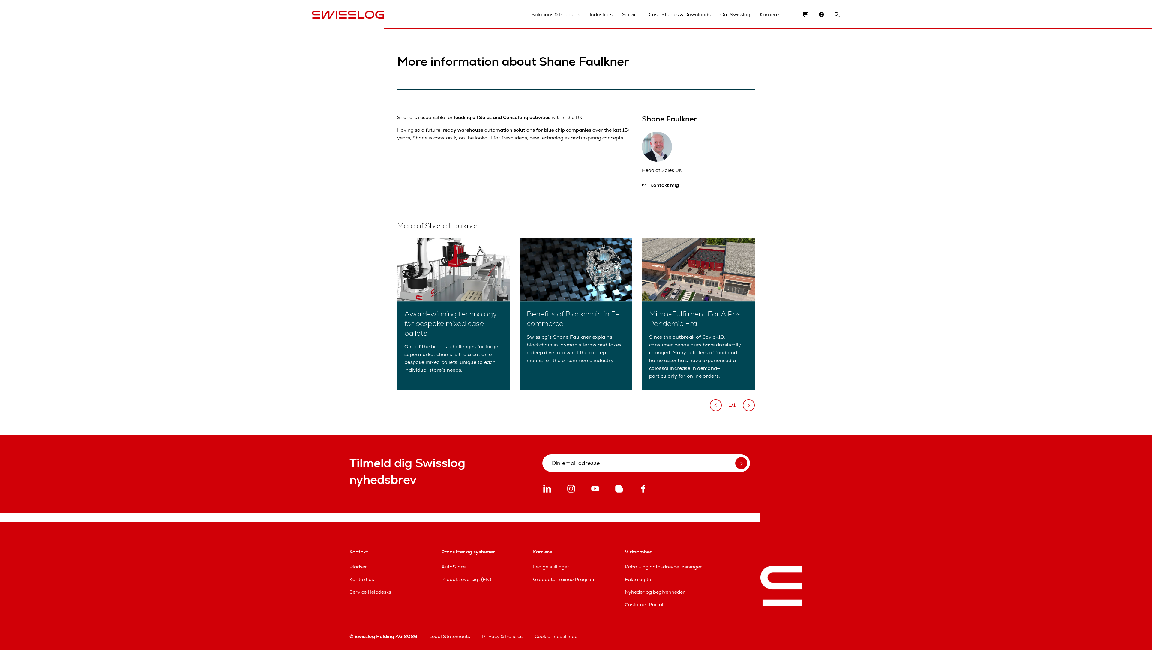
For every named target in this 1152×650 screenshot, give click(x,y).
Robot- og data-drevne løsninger (663, 567)
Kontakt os (362, 579)
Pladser (358, 567)
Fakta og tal (638, 579)
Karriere (769, 14)
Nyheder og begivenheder (655, 592)
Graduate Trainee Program (564, 579)
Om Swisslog (735, 14)
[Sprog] (821, 14)
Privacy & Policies (502, 636)
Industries (601, 14)
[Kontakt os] (806, 14)
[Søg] (837, 14)
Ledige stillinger (551, 567)
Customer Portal (644, 604)
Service (630, 14)
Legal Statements (449, 636)
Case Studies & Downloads (680, 14)
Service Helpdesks (370, 592)
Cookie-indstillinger (557, 636)
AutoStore (453, 567)
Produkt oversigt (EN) (466, 579)
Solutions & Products (556, 14)
